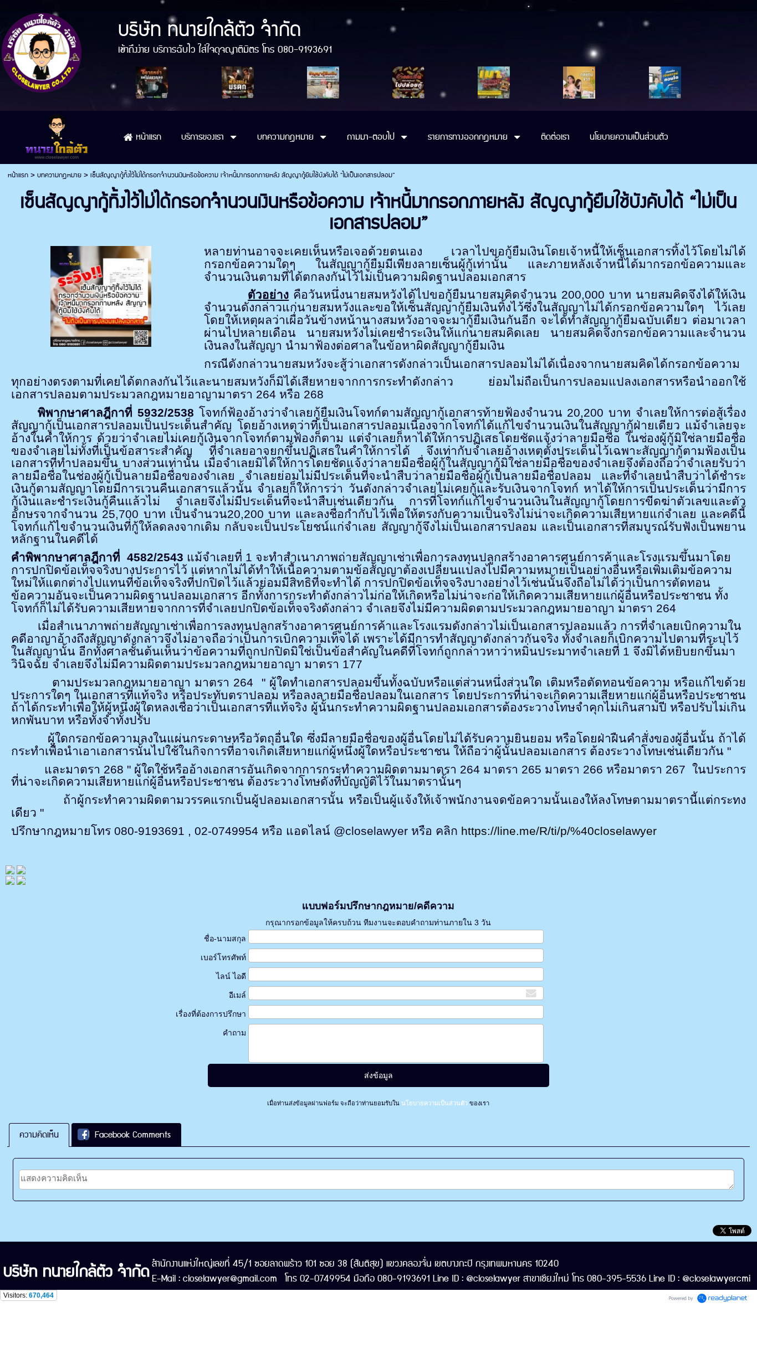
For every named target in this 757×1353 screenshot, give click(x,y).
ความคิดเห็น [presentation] (39, 1135)
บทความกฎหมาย (59, 175)
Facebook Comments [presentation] (133, 1135)
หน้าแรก (18, 175)
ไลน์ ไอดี (230, 976)
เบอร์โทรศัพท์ (223, 957)
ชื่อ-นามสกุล (224, 938)
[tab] (39, 1135)
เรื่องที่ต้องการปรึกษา (210, 1013)
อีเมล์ (237, 995)
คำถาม (234, 1032)
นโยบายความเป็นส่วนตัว (434, 1103)
